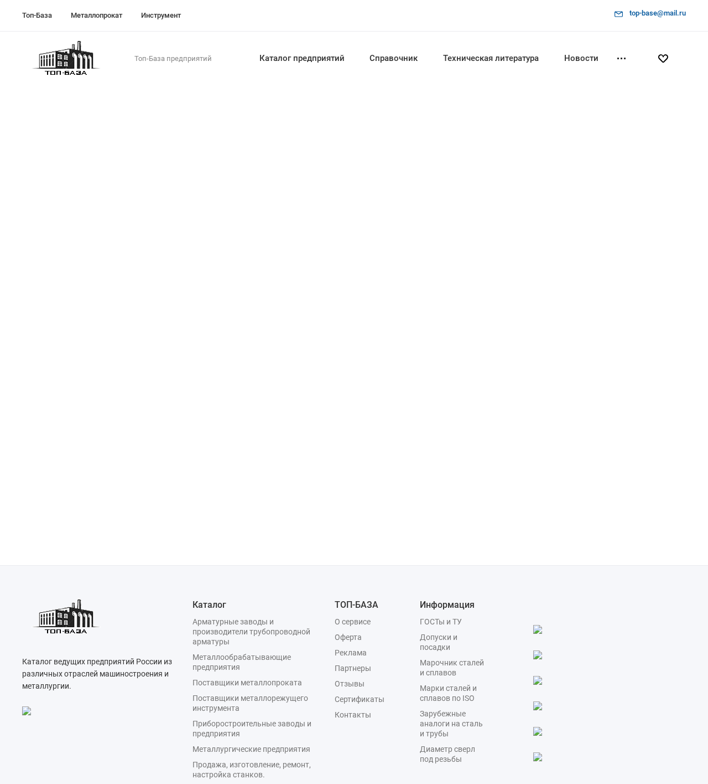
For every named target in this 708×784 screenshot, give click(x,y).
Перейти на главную (455, 295)
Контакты (353, 714)
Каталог (209, 604)
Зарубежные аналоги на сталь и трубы (451, 723)
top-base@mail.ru (657, 13)
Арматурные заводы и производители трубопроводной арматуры (251, 631)
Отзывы (350, 683)
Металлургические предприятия (251, 749)
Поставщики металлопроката (247, 682)
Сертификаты (359, 699)
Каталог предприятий (302, 58)
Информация (447, 604)
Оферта (348, 637)
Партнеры (353, 668)
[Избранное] (667, 58)
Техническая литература (491, 58)
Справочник (393, 58)
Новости (581, 58)
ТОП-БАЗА (356, 604)
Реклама (351, 652)
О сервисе (353, 621)
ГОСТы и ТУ (441, 621)
